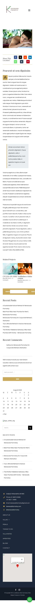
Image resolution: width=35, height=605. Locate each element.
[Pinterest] (28, 61)
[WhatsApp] (15, 61)
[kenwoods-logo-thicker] (11, 2)
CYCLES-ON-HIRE (10, 276)
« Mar (5, 414)
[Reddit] (25, 57)
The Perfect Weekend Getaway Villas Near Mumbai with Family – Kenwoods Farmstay (16, 475)
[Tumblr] (22, 61)
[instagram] (19, 590)
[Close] (22, 559)
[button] (18, 565)
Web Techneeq (23, 592)
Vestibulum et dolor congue (25, 277)
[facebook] (16, 590)
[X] (20, 57)
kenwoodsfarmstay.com (13, 506)
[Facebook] (15, 57)
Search (8, 291)
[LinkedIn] (30, 57)
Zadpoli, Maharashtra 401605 (15, 494)
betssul (9, 345)
